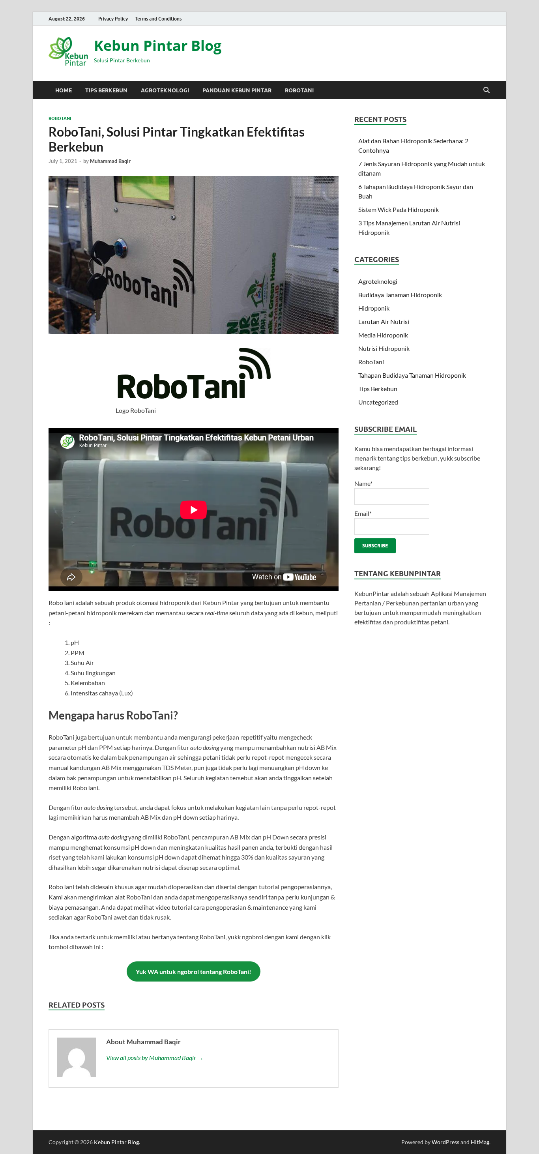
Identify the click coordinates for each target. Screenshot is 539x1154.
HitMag (480, 1142)
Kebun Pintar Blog (157, 45)
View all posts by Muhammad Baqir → (155, 1057)
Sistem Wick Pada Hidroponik (398, 209)
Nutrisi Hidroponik (384, 348)
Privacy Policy (113, 19)
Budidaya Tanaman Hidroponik (400, 294)
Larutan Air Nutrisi (383, 321)
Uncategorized (378, 402)
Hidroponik (373, 308)
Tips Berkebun (106, 90)
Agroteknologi (165, 90)
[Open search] (486, 90)
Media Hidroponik (383, 335)
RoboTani (299, 90)
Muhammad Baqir (110, 161)
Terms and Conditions (158, 19)
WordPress (445, 1142)
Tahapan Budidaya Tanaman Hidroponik (412, 375)
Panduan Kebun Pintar (236, 90)
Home (63, 90)
